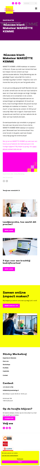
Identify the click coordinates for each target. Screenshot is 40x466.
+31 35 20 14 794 (8, 387)
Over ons (6, 361)
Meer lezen (9, 230)
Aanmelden (9, 418)
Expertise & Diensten (9, 358)
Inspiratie (6, 371)
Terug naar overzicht (10, 190)
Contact (5, 375)
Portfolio (5, 368)
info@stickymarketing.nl (11, 390)
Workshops (6, 364)
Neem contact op (11, 305)
